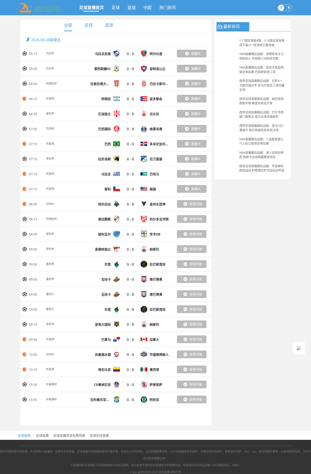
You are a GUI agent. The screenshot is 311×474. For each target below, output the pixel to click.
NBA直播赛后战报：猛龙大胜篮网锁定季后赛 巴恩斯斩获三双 (261, 69)
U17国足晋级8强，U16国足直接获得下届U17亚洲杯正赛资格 (261, 42)
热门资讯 (167, 7)
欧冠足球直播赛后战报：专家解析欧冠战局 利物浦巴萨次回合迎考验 (261, 168)
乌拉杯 (50, 53)
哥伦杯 (50, 249)
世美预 (50, 98)
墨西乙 (50, 294)
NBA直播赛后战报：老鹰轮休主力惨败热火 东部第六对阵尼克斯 (261, 56)
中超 (147, 7)
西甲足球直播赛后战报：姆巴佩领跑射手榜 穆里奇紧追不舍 (261, 101)
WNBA (50, 204)
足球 (116, 7)
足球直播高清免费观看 (69, 435)
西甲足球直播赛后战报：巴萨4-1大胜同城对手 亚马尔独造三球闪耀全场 (261, 85)
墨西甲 (50, 264)
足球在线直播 (99, 435)
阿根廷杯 (51, 83)
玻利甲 (50, 114)
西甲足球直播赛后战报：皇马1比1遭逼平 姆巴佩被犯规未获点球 (261, 128)
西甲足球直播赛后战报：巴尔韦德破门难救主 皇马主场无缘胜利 (261, 114)
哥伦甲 (50, 159)
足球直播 (42, 435)
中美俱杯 (51, 384)
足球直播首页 (91, 7)
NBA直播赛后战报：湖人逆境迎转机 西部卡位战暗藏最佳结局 (261, 154)
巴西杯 (50, 129)
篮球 (131, 7)
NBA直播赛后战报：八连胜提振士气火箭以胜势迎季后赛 (261, 141)
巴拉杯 (50, 68)
